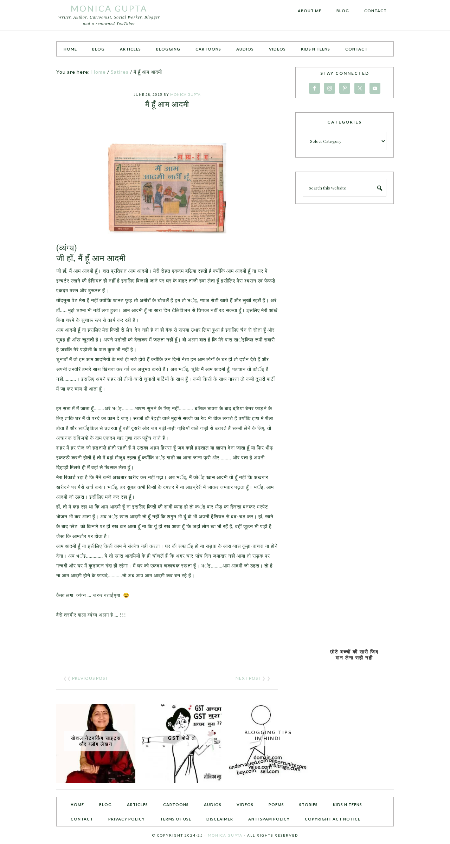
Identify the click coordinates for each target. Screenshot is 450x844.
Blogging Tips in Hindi (268, 735)
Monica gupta (225, 835)
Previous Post (90, 678)
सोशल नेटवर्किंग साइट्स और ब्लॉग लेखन (96, 741)
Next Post (248, 678)
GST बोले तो (182, 738)
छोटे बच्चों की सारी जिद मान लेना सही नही (354, 654)
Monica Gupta (109, 8)
